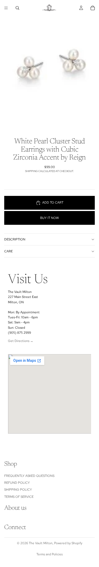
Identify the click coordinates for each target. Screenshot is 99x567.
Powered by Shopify (68, 543)
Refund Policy (17, 483)
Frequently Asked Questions (29, 476)
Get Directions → (20, 341)
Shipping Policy (18, 490)
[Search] (17, 8)
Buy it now (49, 218)
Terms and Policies (49, 554)
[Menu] (6, 8)
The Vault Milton (41, 543)
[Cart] (92, 8)
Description (14, 239)
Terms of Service (19, 497)
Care (8, 251)
